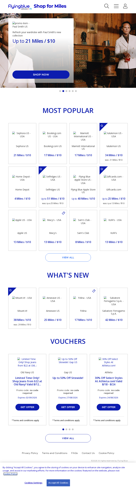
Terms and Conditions (54, 453)
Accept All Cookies (58, 482)
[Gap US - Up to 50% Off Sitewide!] (67, 362)
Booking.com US (53, 146)
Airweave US (53, 310)
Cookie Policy (106, 453)
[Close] (130, 468)
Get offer (27, 407)
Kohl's (113, 233)
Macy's (53, 233)
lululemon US (114, 146)
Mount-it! (22, 310)
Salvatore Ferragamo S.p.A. (113, 312)
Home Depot (22, 189)
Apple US (22, 233)
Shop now (41, 74)
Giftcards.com (113, 189)
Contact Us (88, 453)
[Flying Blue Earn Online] (37, 6)
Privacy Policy (30, 453)
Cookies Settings (33, 482)
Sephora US (22, 146)
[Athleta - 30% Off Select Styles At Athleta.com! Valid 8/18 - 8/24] (108, 362)
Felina (83, 310)
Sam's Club (83, 233)
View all (68, 257)
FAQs (74, 453)
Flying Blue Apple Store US (83, 191)
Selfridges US (53, 189)
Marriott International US (83, 148)
